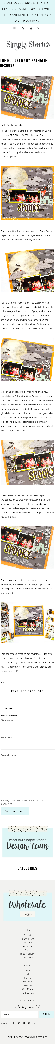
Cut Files (27, 989)
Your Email (7, 737)
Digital (27, 978)
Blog (27, 950)
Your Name (7, 720)
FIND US (6, 1023)
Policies (27, 946)
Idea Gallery (27, 953)
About (27, 935)
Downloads (27, 985)
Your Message (8, 755)
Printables (27, 981)
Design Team (27, 957)
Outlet (27, 974)
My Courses (28, 993)
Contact (27, 942)
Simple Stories (38, 1037)
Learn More (27, 939)
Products (27, 970)
